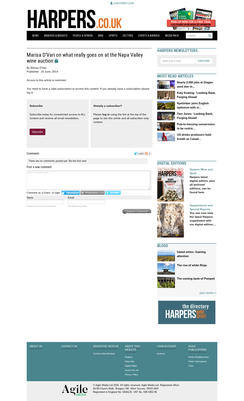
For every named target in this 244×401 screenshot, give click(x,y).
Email (71, 197)
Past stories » (208, 292)
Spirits (113, 35)
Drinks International (197, 361)
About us (36, 346)
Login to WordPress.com (92, 193)
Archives (161, 353)
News (35, 35)
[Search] (210, 35)
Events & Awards (149, 35)
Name (30, 197)
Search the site (132, 370)
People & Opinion (83, 35)
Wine (101, 35)
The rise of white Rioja (192, 265)
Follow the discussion (148, 153)
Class (191, 366)
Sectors (128, 35)
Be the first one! (78, 160)
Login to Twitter (113, 193)
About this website (132, 348)
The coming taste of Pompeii (196, 278)
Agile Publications (197, 348)
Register (129, 357)
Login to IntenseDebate (71, 193)
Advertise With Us (106, 346)
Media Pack (172, 35)
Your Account (166, 346)
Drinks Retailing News (198, 357)
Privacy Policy (131, 374)
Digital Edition (131, 366)
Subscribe (37, 131)
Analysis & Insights (55, 35)
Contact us (69, 346)
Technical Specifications (104, 353)
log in (106, 114)
